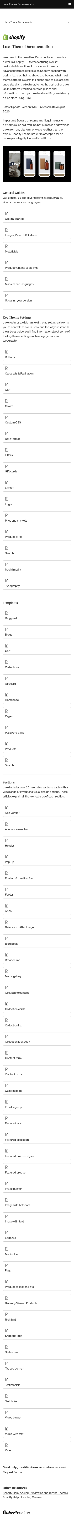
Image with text (14, 1221)
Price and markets (16, 520)
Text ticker (11, 1401)
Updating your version (18, 300)
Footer (9, 894)
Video (8, 1450)
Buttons (10, 357)
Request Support (13, 1472)
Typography (12, 586)
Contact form (13, 1058)
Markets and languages (19, 284)
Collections (12, 667)
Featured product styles (19, 1156)
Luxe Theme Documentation (37, 22)
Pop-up (9, 862)
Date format (12, 439)
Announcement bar (16, 829)
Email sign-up (13, 1107)
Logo (8, 504)
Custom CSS (13, 422)
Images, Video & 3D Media (21, 235)
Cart (7, 389)
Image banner (13, 1188)
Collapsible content (17, 992)
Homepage (12, 700)
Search (9, 553)
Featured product (16, 1172)
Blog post (11, 618)
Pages (9, 716)
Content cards (14, 1074)
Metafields (11, 251)
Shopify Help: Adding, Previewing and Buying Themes (35, 1493)
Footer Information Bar (19, 878)
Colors (9, 406)
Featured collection (17, 1139)
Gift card (10, 683)
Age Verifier (12, 813)
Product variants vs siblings (21, 267)
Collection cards (15, 1009)
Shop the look (13, 1335)
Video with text (14, 1434)
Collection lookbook (17, 1041)
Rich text (10, 1319)
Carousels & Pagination (19, 373)
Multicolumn (12, 1254)
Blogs (8, 634)
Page (8, 1270)
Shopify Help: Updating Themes (22, 1497)
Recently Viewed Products (21, 1303)
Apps (8, 911)
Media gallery (13, 976)
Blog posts (11, 943)
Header (9, 845)
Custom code (13, 1090)
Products (10, 749)
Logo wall (11, 1238)
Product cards (13, 536)
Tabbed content (14, 1368)
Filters (9, 455)
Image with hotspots (17, 1205)
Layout (9, 487)
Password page (14, 732)
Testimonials (12, 1385)
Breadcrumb (12, 960)
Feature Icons (13, 1123)
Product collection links (19, 1286)
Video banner (13, 1417)
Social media (13, 569)
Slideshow (11, 1352)
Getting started (14, 218)
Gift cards (11, 471)
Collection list (13, 1025)
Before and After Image (19, 927)
